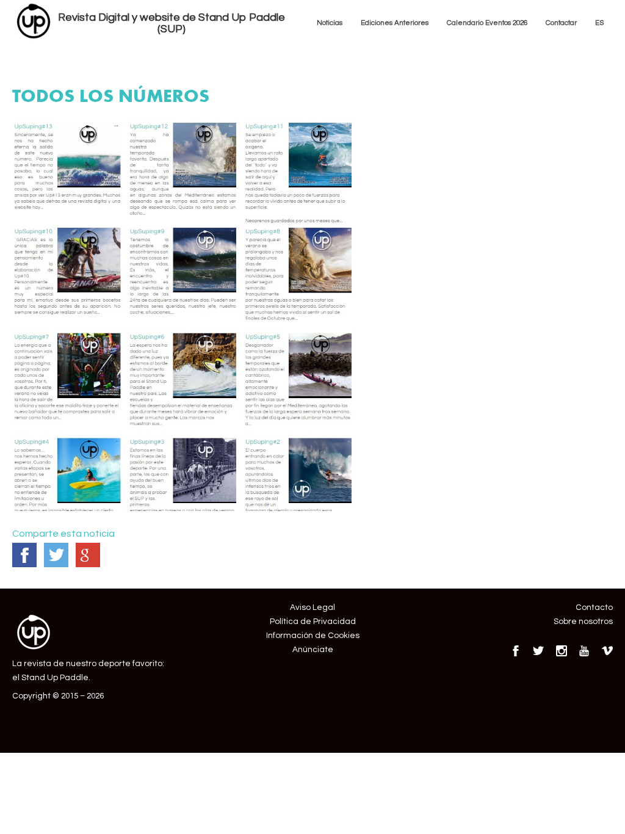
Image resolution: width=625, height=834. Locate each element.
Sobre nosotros (583, 621)
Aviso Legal (312, 607)
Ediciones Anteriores (394, 22)
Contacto (594, 607)
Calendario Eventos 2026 (487, 22)
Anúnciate (312, 649)
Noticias (329, 22)
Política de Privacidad (313, 621)
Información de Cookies (312, 635)
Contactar (561, 22)
